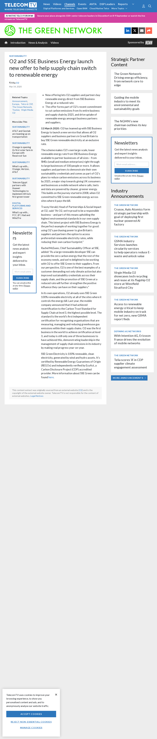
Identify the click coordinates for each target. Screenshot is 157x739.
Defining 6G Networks (127, 331)
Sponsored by (136, 42)
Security (135, 9)
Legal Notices (36, 396)
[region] (31, 713)
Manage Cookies (31, 727)
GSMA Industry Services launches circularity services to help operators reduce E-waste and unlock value (132, 248)
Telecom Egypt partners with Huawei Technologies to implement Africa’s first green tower (21, 189)
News (46, 4)
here (51, 377)
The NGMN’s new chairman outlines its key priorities (130, 124)
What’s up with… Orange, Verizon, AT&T (20, 169)
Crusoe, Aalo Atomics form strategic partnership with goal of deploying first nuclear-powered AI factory (132, 217)
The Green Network (22, 107)
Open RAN (82, 8)
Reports (123, 4)
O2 (17, 82)
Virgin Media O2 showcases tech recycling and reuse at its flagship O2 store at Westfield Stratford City (132, 280)
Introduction (18, 42)
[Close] (56, 694)
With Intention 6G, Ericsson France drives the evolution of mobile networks (132, 339)
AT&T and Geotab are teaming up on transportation (21, 133)
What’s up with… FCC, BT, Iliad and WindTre (21, 215)
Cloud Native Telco (99, 8)
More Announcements (128, 378)
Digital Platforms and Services (58, 8)
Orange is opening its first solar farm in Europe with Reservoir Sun (22, 151)
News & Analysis (38, 42)
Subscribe (22, 278)
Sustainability (18, 56)
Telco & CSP (27, 104)
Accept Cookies (31, 714)
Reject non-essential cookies (31, 721)
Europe (15, 104)
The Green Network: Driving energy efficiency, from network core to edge (131, 79)
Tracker (15, 110)
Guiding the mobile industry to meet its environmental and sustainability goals (127, 103)
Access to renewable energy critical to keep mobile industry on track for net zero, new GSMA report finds (130, 311)
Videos (57, 4)
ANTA (93, 4)
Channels (69, 4)
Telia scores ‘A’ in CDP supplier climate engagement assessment (130, 363)
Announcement (19, 101)
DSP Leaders (107, 4)
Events (82, 4)
